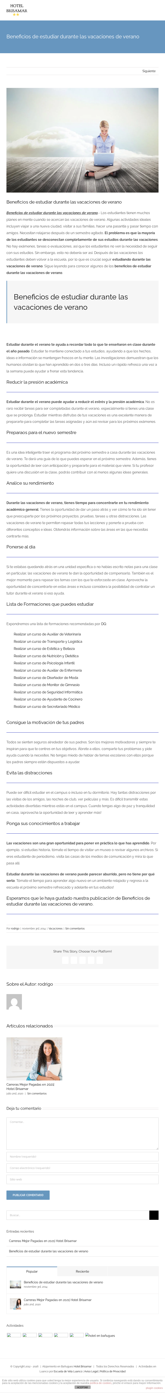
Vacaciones (56, 928)
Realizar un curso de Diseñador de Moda (46, 678)
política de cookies (101, 1383)
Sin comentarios (75, 928)
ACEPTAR (82, 1387)
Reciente (82, 1271)
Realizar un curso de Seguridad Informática (48, 692)
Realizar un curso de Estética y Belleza (44, 649)
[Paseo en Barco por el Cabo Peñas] (13, 1340)
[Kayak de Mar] (60, 1340)
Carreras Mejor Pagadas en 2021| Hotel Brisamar (43, 1241)
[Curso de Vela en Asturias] (45, 1340)
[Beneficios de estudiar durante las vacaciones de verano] (15, 1283)
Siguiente (149, 71)
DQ (103, 624)
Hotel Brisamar (83, 1366)
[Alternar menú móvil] (157, 13)
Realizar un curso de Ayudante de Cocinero (48, 699)
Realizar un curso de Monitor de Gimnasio (47, 685)
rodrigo (15, 928)
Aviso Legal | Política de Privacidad (104, 1371)
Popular (32, 1271)
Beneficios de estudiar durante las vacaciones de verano (48, 1251)
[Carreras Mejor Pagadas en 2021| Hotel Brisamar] (15, 1301)
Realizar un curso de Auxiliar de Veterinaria (47, 634)
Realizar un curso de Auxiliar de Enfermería (48, 670)
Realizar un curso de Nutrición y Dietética (46, 656)
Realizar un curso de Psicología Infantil (44, 663)
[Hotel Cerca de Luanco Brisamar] (100, 1335)
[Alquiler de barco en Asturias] (29, 1340)
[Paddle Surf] (76, 1340)
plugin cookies (154, 1388)
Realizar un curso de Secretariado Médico (47, 707)
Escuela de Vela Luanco (68, 1371)
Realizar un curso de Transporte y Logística (48, 642)
